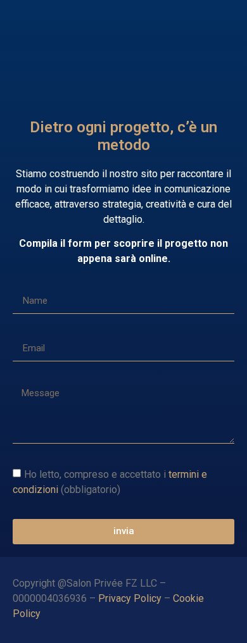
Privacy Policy (130, 598)
